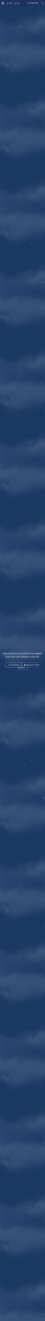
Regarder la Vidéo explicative (29, 666)
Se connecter (32, 3)
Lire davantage (13, 665)
